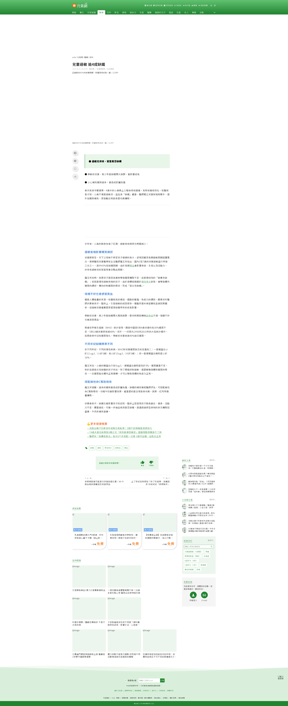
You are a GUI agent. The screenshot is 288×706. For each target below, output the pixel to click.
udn (74, 57)
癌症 (171, 12)
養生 (82, 12)
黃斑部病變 (189, 569)
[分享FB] (75, 153)
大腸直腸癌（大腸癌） (194, 551)
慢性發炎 (146, 281)
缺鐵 (92, 448)
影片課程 (78, 529)
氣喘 (198, 569)
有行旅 (187, 5)
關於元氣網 (118, 691)
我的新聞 (204, 5)
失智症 (206, 556)
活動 (202, 12)
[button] (214, 12)
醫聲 (149, 12)
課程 (124, 12)
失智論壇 (91, 12)
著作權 (140, 698)
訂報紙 (165, 698)
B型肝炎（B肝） (191, 560)
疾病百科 (146, 691)
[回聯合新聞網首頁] (74, 6)
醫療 (101, 12)
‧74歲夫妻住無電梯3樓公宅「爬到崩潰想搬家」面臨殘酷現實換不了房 (124, 432)
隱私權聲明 (148, 698)
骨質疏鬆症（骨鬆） (193, 556)
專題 (194, 12)
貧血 (132, 265)
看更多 (212, 460)
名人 (186, 12)
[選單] (214, 5)
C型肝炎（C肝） (191, 565)
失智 (142, 12)
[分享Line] (75, 161)
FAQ (113, 698)
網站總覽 (181, 698)
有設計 (179, 5)
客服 (117, 698)
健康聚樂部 (128, 691)
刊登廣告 (106, 698)
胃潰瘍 (203, 565)
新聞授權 (125, 698)
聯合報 (149, 5)
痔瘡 (207, 551)
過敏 (99, 448)
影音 (117, 12)
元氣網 (80, 57)
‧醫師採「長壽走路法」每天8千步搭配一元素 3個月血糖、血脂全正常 (124, 436)
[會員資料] (211, 5)
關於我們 (173, 698)
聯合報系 (157, 698)
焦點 (74, 12)
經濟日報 (159, 5)
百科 (109, 12)
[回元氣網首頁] (82, 5)
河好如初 (169, 5)
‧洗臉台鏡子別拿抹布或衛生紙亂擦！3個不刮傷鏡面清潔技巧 (119, 428)
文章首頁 (162, 691)
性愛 (179, 12)
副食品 (149, 315)
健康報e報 (132, 680)
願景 (195, 5)
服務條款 (133, 698)
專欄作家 (170, 691)
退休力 (133, 12)
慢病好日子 (160, 12)
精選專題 (138, 691)
